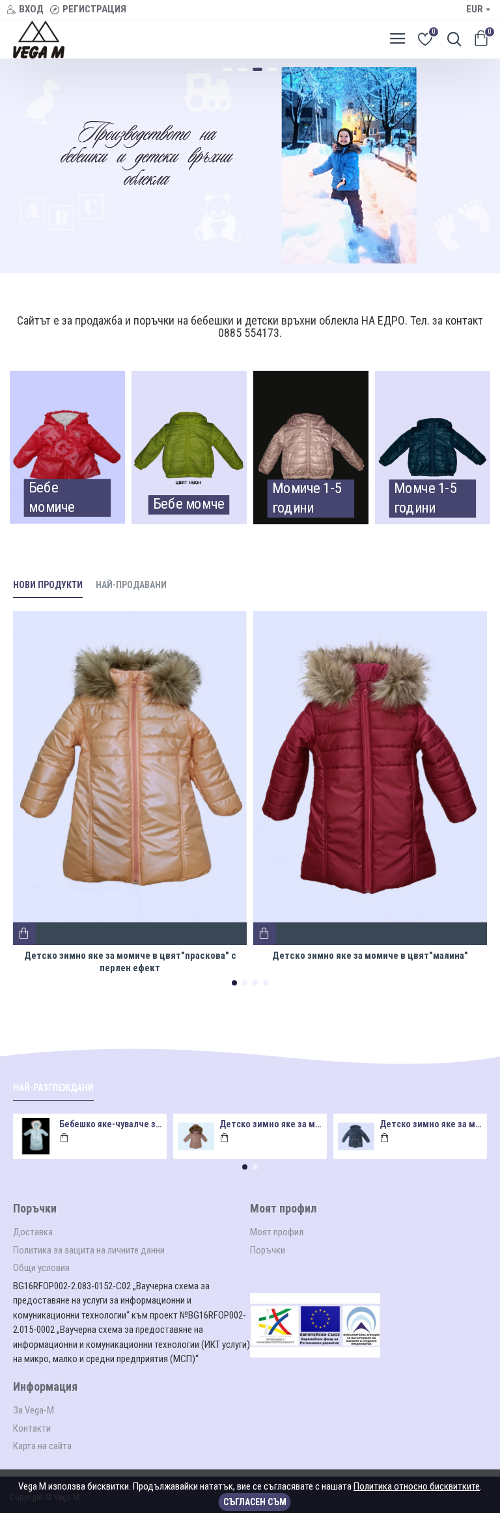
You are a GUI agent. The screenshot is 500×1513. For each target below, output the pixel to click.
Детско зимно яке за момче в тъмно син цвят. (431, 1124)
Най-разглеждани (53, 1087)
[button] (234, 982)
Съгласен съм (254, 1502)
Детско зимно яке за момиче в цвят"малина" (370, 955)
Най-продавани (131, 585)
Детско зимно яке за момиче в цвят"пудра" (271, 1124)
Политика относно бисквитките (417, 1486)
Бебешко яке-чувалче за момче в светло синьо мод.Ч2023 (111, 1124)
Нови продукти (48, 585)
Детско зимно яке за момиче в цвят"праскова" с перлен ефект (130, 962)
